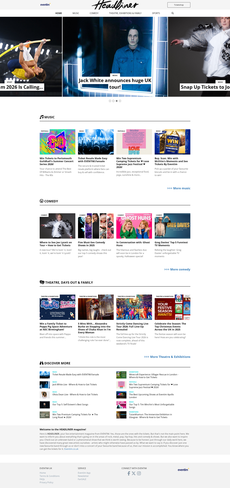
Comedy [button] (94, 13)
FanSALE (82, 479)
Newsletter (83, 476)
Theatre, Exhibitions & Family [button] (125, 13)
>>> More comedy (177, 269)
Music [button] (76, 13)
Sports (156, 13)
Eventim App (84, 472)
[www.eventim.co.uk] (183, 468)
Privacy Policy (46, 482)
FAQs (42, 479)
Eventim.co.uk (71, 448)
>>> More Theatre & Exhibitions (167, 357)
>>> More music (178, 188)
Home (58, 13)
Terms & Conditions (50, 476)
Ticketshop (179, 5)
